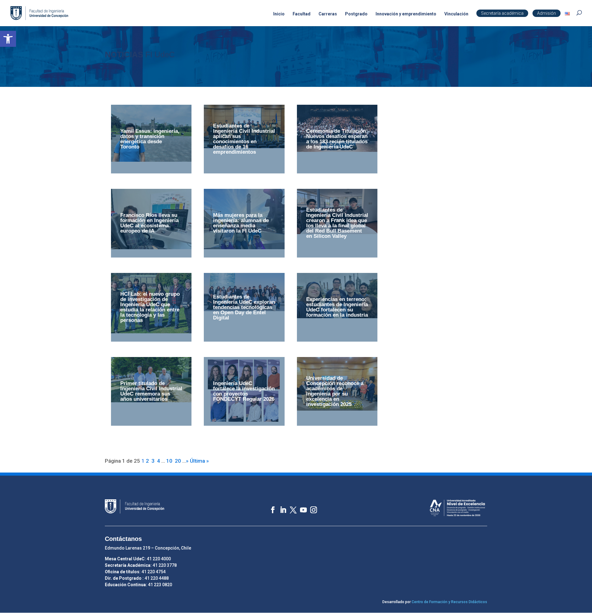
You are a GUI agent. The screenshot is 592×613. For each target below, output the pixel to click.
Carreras (328, 14)
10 (169, 461)
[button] (8, 39)
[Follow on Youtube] (300, 507)
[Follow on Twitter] (290, 507)
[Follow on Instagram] (310, 507)
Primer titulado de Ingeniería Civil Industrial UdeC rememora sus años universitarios (151, 391)
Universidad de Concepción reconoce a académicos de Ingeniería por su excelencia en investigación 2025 (335, 391)
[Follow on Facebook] (270, 507)
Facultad (301, 14)
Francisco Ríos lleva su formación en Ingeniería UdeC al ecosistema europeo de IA (149, 223)
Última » (199, 461)
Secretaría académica (502, 13)
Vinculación (456, 14)
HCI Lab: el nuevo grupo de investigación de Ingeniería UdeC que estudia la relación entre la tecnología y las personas (150, 307)
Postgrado (356, 14)
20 (178, 461)
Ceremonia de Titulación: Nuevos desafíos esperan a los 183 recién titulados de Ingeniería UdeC (337, 139)
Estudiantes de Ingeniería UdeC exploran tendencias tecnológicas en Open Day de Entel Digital (244, 307)
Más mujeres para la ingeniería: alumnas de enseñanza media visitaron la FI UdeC (241, 223)
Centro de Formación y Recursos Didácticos (449, 602)
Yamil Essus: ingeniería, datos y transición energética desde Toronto (149, 139)
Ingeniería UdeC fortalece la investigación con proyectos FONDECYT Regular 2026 (244, 391)
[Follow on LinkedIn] (280, 507)
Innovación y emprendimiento (406, 14)
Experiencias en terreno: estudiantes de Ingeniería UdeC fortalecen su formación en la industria (337, 307)
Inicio (279, 14)
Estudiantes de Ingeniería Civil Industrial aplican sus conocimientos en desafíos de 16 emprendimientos (244, 139)
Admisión (546, 13)
